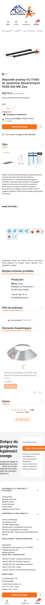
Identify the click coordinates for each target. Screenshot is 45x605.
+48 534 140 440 (8, 570)
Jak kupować (7, 497)
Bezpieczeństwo (8, 552)
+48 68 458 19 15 (19, 294)
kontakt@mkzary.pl (19, 297)
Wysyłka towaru (8, 502)
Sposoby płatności (9, 499)
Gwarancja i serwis (9, 522)
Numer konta (7, 507)
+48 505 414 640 (8, 559)
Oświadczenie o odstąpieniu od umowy (17, 527)
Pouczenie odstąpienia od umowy (15, 530)
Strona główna (7, 31)
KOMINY (17, 31)
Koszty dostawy (8, 504)
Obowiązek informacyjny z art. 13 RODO (17, 547)
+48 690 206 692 (8, 564)
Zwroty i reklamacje (9, 520)
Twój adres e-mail (29, 442)
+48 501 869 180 (8, 562)
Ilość (4, 104)
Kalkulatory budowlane (11, 509)
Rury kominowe (29, 31)
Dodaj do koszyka (19, 127)
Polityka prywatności (10, 550)
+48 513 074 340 (8, 567)
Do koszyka (10, 386)
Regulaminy (6, 545)
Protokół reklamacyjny (10, 525)
